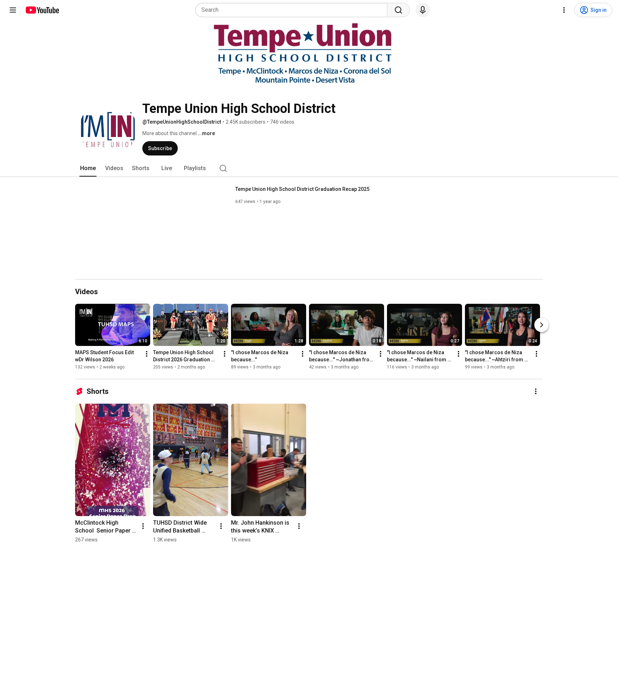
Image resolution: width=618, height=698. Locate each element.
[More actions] (146, 354)
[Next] (541, 325)
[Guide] (13, 10)
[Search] (398, 10)
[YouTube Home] (42, 10)
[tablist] (309, 168)
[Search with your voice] (423, 10)
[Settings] (564, 10)
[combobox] (293, 10)
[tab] (88, 168)
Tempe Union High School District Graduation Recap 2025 (302, 189)
